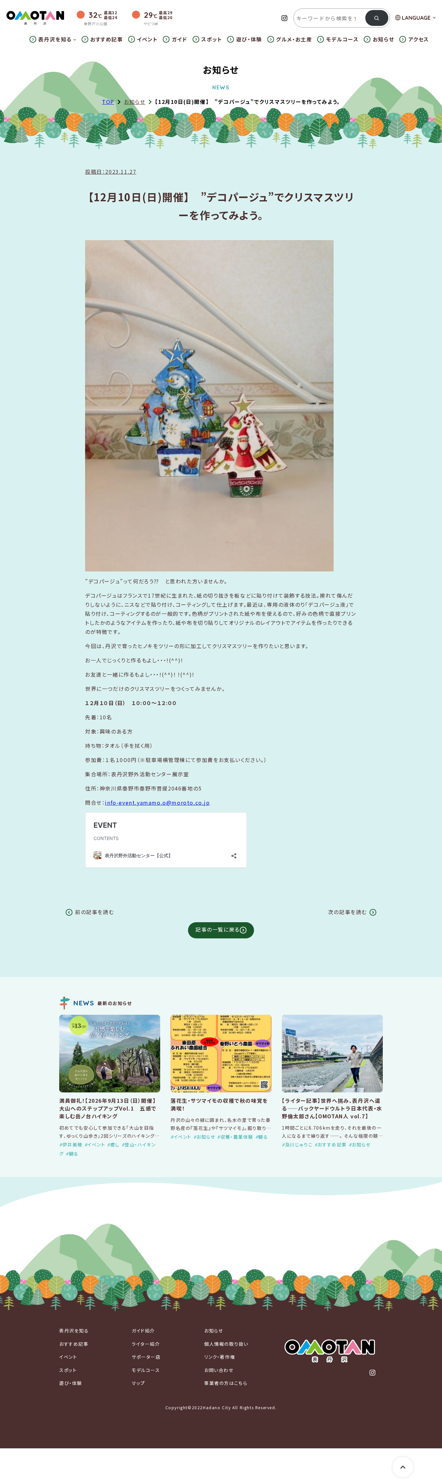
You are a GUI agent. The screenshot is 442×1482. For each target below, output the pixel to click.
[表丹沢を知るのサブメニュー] (74, 39)
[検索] (376, 18)
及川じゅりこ (299, 1144)
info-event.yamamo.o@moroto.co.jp (157, 802)
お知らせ (134, 101)
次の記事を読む (347, 912)
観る (74, 1153)
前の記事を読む (94, 912)
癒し (115, 1144)
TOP (108, 101)
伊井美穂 (72, 1144)
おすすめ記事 (332, 1144)
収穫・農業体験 (236, 1137)
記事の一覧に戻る (217, 929)
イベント (96, 1144)
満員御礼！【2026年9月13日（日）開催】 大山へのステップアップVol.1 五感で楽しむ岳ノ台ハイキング (108, 1108)
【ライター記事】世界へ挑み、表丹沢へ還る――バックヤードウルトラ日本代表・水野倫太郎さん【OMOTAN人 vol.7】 (332, 1108)
